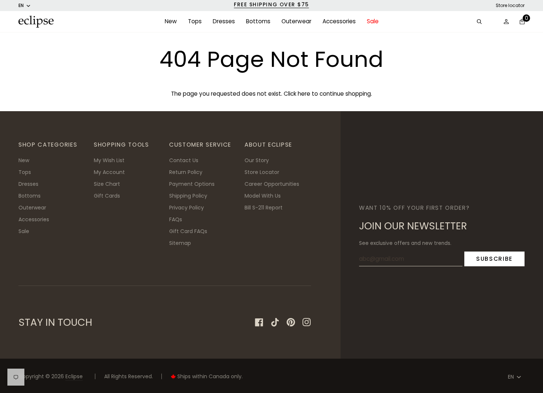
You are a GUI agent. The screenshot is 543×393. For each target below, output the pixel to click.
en (21, 5)
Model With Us (263, 195)
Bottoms (29, 195)
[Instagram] (307, 322)
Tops (24, 172)
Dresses (28, 184)
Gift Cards (107, 195)
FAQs (175, 219)
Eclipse (74, 376)
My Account (109, 172)
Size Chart (107, 184)
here (304, 94)
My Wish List (109, 160)
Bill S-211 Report (264, 207)
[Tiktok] (275, 322)
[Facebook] (259, 322)
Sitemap (180, 243)
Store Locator (262, 172)
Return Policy (185, 172)
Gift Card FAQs (188, 231)
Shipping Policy (188, 195)
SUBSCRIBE (494, 259)
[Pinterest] (291, 322)
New (23, 160)
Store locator (510, 5)
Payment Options (192, 184)
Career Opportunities (272, 184)
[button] (170, 21)
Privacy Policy (186, 207)
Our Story (257, 160)
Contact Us (183, 160)
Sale (23, 231)
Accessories (33, 219)
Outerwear (32, 207)
